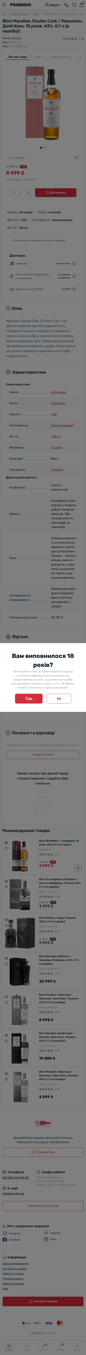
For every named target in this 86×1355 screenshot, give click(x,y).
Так (28, 698)
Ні (59, 698)
